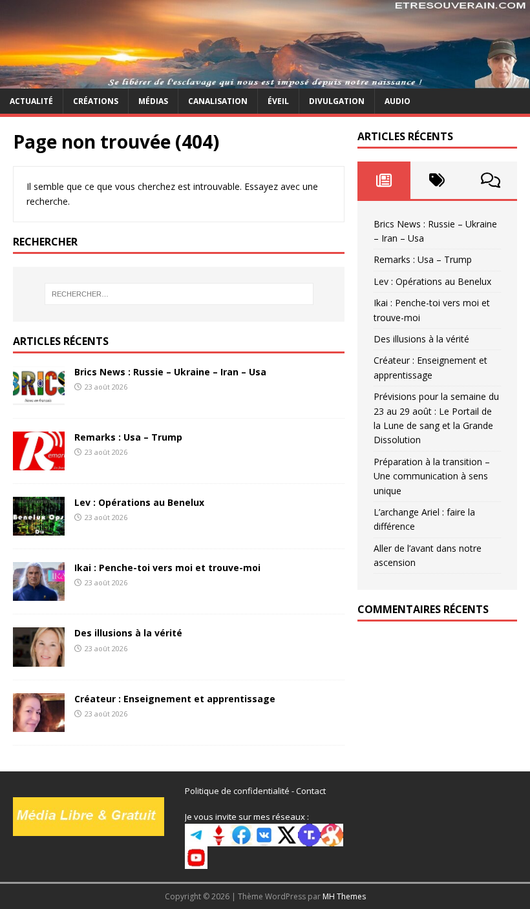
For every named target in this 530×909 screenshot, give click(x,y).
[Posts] (383, 180)
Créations (95, 101)
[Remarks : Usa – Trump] (39, 463)
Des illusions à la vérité (128, 633)
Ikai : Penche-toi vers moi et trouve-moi (167, 567)
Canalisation (218, 101)
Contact (311, 791)
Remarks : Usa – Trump (128, 437)
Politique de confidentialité (237, 791)
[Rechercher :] (179, 294)
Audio (397, 101)
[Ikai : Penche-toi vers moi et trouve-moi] (39, 593)
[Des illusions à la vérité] (39, 659)
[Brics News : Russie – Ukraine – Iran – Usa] (39, 398)
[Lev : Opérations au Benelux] (39, 528)
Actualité (31, 101)
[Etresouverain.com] (265, 80)
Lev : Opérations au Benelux (139, 502)
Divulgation (337, 101)
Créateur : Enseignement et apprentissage (174, 699)
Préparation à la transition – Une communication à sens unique (432, 476)
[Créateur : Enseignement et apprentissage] (39, 724)
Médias (153, 101)
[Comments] (490, 180)
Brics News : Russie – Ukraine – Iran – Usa (170, 372)
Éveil (278, 101)
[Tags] (436, 180)
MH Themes (344, 896)
